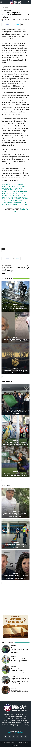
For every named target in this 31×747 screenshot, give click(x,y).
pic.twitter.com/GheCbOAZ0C (14, 205)
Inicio (3, 7)
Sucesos (23, 248)
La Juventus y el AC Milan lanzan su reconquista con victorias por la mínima (15, 443)
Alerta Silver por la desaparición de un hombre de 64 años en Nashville (15, 340)
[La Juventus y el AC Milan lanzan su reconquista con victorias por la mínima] (15, 430)
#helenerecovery (10, 202)
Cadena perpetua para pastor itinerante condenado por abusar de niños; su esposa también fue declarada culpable (15, 577)
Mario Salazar (8, 19)
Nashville (15, 337)
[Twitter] (25, 736)
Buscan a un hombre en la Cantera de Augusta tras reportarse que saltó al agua (15, 371)
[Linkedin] (13, 736)
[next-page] (5, 377)
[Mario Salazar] (3, 20)
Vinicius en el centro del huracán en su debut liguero (19, 690)
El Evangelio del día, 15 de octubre (22, 268)
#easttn (14, 200)
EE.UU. (7, 248)
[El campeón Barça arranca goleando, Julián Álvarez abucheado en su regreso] (15, 461)
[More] (22, 24)
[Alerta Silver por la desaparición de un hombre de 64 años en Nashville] (15, 327)
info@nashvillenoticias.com (15, 732)
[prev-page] (2, 377)
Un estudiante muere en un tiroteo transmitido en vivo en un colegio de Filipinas (16, 546)
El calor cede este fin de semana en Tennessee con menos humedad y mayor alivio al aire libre (15, 308)
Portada (6, 7)
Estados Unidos (15, 511)
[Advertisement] (15, 232)
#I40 (20, 200)
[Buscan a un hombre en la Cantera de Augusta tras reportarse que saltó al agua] (15, 358)
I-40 (10, 248)
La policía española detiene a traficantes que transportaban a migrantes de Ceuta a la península (20, 681)
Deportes (15, 440)
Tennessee (9, 10)
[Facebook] (5, 736)
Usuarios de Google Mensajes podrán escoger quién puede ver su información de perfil (8, 270)
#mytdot (22, 202)
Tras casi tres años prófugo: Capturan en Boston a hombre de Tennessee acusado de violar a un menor (15, 515)
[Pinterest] (17, 736)
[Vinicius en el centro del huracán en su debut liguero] (6, 690)
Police (14, 248)
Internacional (15, 542)
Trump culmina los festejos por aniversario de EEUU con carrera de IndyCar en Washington (15, 411)
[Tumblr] (21, 736)
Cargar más (14, 696)
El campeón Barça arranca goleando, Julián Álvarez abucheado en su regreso (15, 474)
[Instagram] (9, 736)
